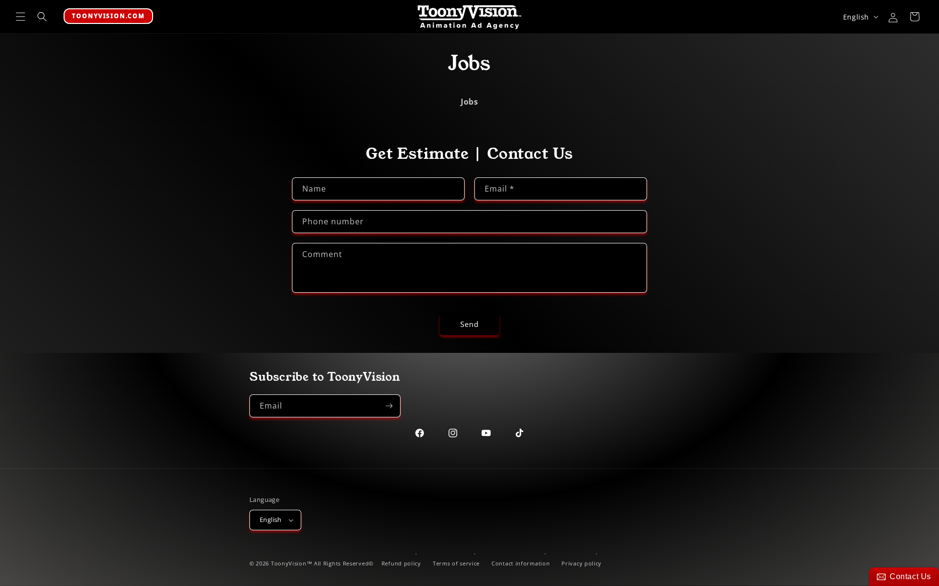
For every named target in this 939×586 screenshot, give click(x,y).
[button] (20, 16)
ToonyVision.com (108, 16)
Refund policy (401, 563)
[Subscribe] (389, 405)
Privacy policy (581, 563)
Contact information (521, 563)
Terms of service (456, 563)
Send (469, 324)
